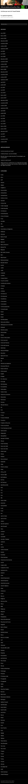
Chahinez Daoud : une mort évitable (9, 153)
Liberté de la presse (5, 583)
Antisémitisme (4, 195)
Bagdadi (2, 239)
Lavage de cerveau (5, 567)
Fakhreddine (3, 389)
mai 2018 (3, 118)
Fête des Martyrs (4, 404)
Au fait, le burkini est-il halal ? (7, 151)
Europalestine (4, 386)
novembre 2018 (4, 103)
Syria (2, 725)
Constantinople (4, 309)
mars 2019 (3, 92)
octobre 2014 (4, 141)
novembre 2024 (4, 43)
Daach (2, 311)
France (2, 415)
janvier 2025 (3, 38)
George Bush (3, 435)
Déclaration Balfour (5, 322)
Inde (2, 487)
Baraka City (3, 247)
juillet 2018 (3, 113)
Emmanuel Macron (5, 366)
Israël (2, 508)
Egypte (2, 358)
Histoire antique (4, 466)
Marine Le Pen (4, 601)
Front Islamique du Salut (6, 428)
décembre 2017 (4, 131)
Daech (2, 314)
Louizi (2, 593)
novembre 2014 (4, 139)
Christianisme (4, 296)
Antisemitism (4, 192)
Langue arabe (4, 565)
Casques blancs (4, 278)
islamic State (3, 500)
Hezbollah (3, 461)
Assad (2, 226)
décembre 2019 (4, 72)
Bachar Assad (4, 236)
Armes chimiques (4, 216)
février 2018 (3, 126)
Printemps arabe (4, 676)
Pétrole (2, 665)
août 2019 (3, 82)
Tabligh (2, 733)
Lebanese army (4, 570)
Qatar (2, 686)
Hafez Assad (3, 451)
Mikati (2, 614)
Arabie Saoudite (4, 208)
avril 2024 (3, 53)
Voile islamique (4, 771)
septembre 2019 (4, 79)
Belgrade (3, 249)
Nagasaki (3, 624)
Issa (1, 513)
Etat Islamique (4, 384)
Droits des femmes (5, 345)
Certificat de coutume (5, 283)
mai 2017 (3, 134)
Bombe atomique (4, 260)
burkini (2, 265)
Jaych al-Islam (4, 516)
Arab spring (3, 203)
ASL (1, 223)
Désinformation (4, 329)
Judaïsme (3, 541)
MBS (2, 606)
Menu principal (26, 7)
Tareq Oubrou (4, 740)
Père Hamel (3, 660)
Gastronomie (4, 430)
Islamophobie (4, 505)
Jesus (2, 528)
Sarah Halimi (3, 707)
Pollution (3, 673)
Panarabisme (4, 655)
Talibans (2, 738)
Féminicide (3, 397)
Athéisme (3, 231)
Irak (1, 490)
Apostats (3, 200)
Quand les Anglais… (5, 689)
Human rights (4, 474)
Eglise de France (4, 355)
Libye (2, 588)
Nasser (2, 629)
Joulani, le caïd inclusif (6, 160)
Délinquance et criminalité (7, 324)
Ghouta (2, 441)
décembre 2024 (4, 41)
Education (3, 353)
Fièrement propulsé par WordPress (7, 782)
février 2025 (3, 35)
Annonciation (4, 190)
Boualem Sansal (4, 262)
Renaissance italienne (5, 696)
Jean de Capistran (5, 523)
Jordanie (3, 531)
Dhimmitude (3, 332)
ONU (2, 642)
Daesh (2, 317)
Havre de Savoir (4, 459)
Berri (2, 254)
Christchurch (4, 293)
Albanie (2, 182)
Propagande (3, 681)
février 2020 (3, 69)
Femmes (2, 402)
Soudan (2, 722)
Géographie (3, 433)
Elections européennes (6, 363)
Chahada (3, 285)
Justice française (4, 549)
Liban (2, 575)
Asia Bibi (3, 221)
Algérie (2, 185)
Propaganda (3, 678)
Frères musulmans (5, 425)
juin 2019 (3, 87)
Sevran (2, 715)
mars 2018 (3, 123)
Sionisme (3, 720)
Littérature (3, 591)
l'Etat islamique (4, 557)
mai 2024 (3, 51)
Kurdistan (3, 554)
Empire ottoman (4, 368)
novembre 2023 (4, 61)
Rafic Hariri (3, 694)
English (2, 373)
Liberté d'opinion (4, 580)
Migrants (3, 611)
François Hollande (5, 417)
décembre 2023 (4, 59)
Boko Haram (3, 257)
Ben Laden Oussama (5, 252)
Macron (2, 596)
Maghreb (3, 598)
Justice (2, 547)
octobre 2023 (4, 64)
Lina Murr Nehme (10, 17)
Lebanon (3, 572)
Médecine (3, 609)
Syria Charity (4, 727)
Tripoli (2, 753)
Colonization (3, 304)
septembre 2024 (4, 48)
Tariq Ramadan (4, 743)
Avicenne (3, 234)
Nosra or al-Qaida (5, 637)
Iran (2, 492)
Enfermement (4, 371)
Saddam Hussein (4, 702)
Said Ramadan (4, 704)
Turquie (2, 761)
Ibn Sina (2, 479)
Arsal (2, 218)
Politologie (3, 671)
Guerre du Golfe (4, 446)
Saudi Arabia (3, 709)
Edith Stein (3, 348)
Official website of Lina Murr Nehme (11, 7)
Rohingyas (3, 699)
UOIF (2, 769)
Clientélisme (3, 298)
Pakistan (3, 650)
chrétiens (3, 291)
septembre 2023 (4, 66)
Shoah (2, 717)
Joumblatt (3, 536)
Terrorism (3, 746)
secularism (3, 712)
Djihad (2, 335)
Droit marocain (4, 340)
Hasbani (2, 456)
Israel (2, 510)
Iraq (2, 495)
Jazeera (2, 521)
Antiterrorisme (4, 198)
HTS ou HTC (3, 472)
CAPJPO (3, 275)
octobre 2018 (4, 105)
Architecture (3, 211)
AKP (2, 180)
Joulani (2, 534)
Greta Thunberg (4, 443)
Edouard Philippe (4, 350)
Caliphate (3, 273)
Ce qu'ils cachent (4, 280)
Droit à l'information (5, 337)
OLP (2, 640)
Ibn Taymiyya (3, 482)
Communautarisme (5, 306)
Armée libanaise (4, 213)
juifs (2, 544)
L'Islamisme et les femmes (6, 559)
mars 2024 (3, 56)
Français (3, 412)
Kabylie (2, 552)
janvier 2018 (3, 128)
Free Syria (3, 420)
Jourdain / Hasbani (5, 539)
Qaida (2, 684)
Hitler (2, 469)
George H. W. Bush (5, 438)
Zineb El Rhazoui (4, 774)
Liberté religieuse (4, 585)
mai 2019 (3, 90)
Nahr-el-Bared (4, 627)
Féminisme (3, 399)
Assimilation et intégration (7, 229)
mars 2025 (3, 33)
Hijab (2, 464)
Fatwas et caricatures (5, 394)
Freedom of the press (5, 422)
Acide (2, 174)
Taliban (2, 735)
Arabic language (4, 205)
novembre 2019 (4, 74)
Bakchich (3, 242)
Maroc (2, 603)
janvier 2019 (3, 97)
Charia (2, 288)
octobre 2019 (4, 77)
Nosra (2, 634)
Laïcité (2, 562)
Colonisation (3, 301)
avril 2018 (3, 121)
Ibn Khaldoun (4, 477)
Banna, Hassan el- (5, 244)
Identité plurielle (4, 485)
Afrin (2, 177)
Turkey (2, 759)
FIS (1, 407)
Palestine (3, 653)
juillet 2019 (3, 84)
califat (2, 267)
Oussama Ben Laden (5, 647)
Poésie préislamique (5, 668)
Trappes (2, 751)
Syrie (2, 730)
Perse (2, 663)
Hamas (2, 454)
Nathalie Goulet (4, 632)
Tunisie (2, 756)
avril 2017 (3, 136)
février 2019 (3, 95)
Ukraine (2, 764)
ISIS (1, 497)
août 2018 (3, 110)
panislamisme (4, 658)
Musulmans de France (5, 622)
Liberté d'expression (5, 578)
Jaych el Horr (4, 518)
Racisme (2, 691)
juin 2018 (3, 115)
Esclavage (3, 381)
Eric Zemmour (4, 379)
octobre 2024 (4, 46)
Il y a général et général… (7, 15)
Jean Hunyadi (4, 526)
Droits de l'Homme (5, 342)
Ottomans (3, 645)
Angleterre (3, 187)
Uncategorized (4, 766)
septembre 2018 (4, 108)
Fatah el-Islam (4, 391)
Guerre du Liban (4, 448)
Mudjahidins (3, 616)
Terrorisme (3, 748)
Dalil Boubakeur (4, 319)
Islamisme (3, 503)
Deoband (3, 327)
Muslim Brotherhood (5, 619)
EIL (1, 360)
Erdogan (2, 376)
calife (2, 270)
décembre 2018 (4, 100)
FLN (2, 410)
